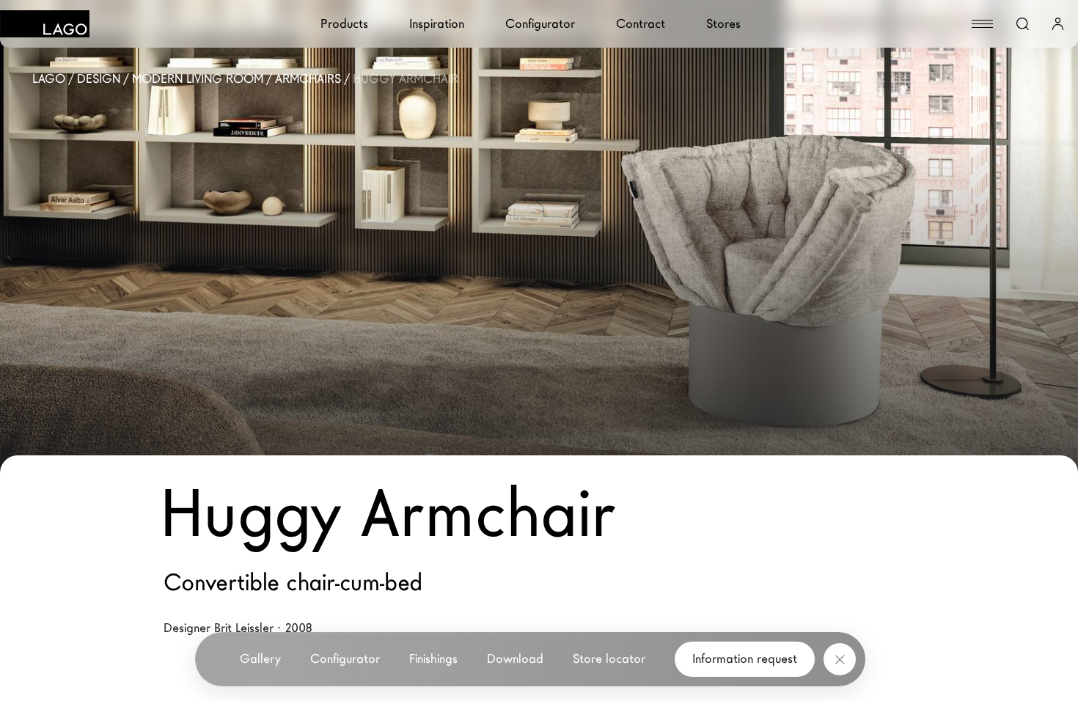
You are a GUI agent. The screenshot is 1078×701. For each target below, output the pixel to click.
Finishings (433, 658)
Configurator (540, 23)
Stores (723, 23)
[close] (840, 659)
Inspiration (436, 23)
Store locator (609, 658)
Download (515, 658)
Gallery (260, 658)
